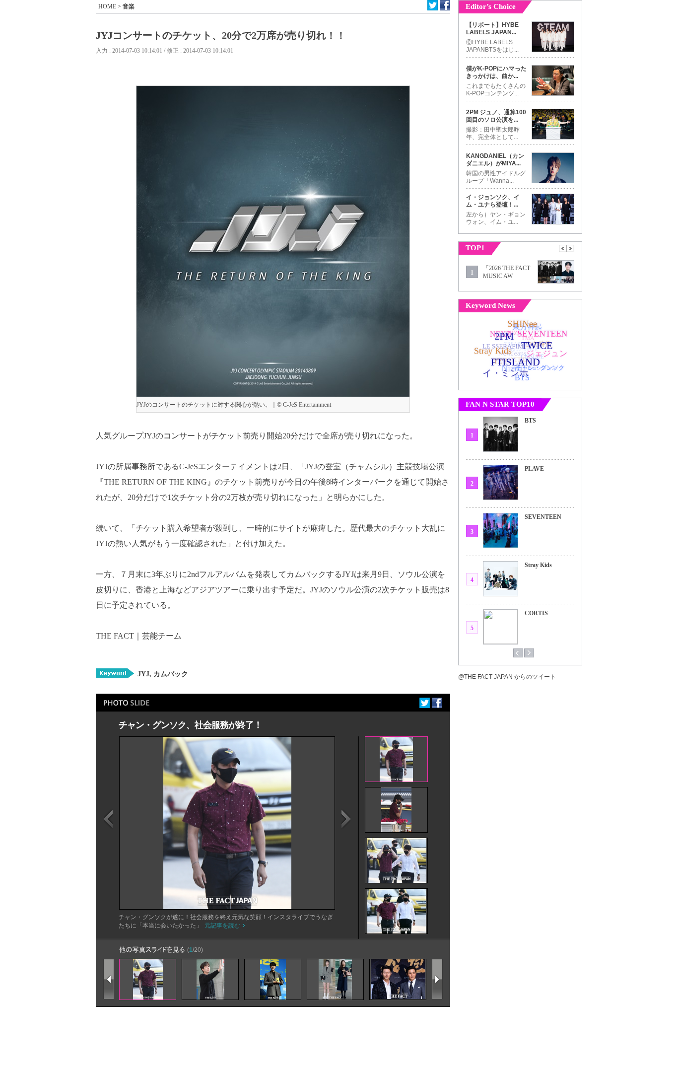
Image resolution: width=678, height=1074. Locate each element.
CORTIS (536, 613)
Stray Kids (538, 565)
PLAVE (534, 468)
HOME (107, 6)
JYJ (143, 674)
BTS (530, 420)
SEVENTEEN (543, 516)
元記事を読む (222, 925)
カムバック (169, 674)
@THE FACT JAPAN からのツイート (507, 676)
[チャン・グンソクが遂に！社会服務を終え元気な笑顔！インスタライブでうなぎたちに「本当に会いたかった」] (227, 907)
